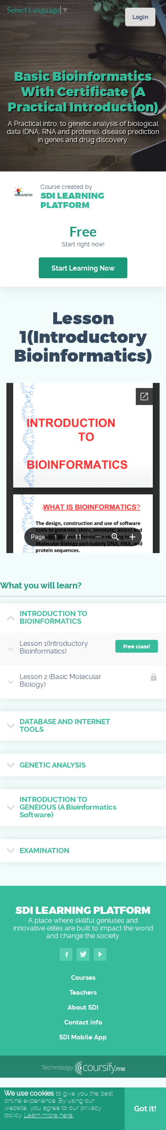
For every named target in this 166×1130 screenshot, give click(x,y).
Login (140, 17)
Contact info (83, 1022)
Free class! (136, 646)
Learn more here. (49, 1115)
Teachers (83, 992)
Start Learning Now (83, 268)
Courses (83, 978)
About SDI (83, 1007)
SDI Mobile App (83, 1037)
